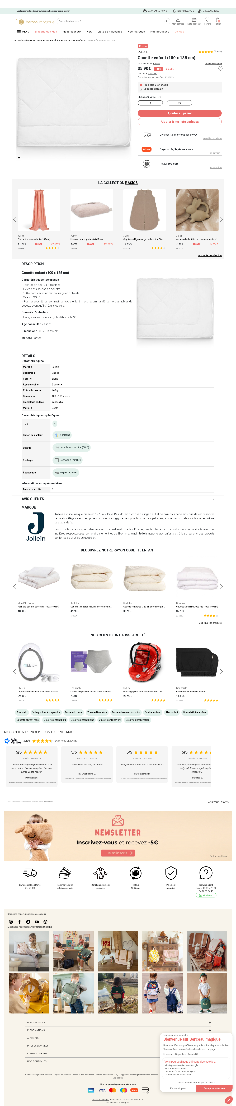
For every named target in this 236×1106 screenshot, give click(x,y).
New (89, 31)
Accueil (18, 40)
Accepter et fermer (214, 1088)
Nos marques (136, 31)
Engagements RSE (210, 11)
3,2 (179, 103)
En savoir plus (178, 1088)
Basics (156, 63)
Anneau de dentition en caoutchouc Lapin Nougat (201, 239)
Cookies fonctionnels (176, 1068)
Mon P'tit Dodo (26, 603)
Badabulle (181, 688)
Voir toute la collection (210, 255)
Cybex (126, 688)
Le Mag (179, 31)
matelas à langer (191, 518)
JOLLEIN (143, 51)
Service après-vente (104, 1075)
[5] (52, 248)
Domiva (180, 603)
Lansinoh (75, 688)
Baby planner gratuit (158, 11)
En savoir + (216, 153)
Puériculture (29, 40)
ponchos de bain (140, 518)
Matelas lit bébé (73, 712)
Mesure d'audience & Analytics (181, 1071)
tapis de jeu (66, 522)
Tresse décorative (97, 712)
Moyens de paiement (62, 1075)
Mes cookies (118, 1078)
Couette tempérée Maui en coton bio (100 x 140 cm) (96, 606)
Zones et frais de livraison (83, 1075)
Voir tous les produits (210, 622)
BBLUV (21, 688)
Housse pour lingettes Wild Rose (86, 239)
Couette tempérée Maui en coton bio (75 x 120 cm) (148, 606)
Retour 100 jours (45, 1075)
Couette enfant (76, 40)
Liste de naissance (110, 31)
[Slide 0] (19, 158)
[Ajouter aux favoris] (220, 68)
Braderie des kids (46, 31)
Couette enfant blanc (82, 719)
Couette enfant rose (28, 719)
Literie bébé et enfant (57, 40)
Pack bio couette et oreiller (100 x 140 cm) (38, 606)
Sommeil (41, 40)
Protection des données (148, 1075)
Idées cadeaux (72, 31)
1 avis (218, 51)
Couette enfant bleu (55, 719)
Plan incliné (172, 712)
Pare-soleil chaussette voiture (190, 691)
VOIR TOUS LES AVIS (218, 802)
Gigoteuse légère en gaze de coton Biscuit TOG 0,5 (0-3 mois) (154, 239)
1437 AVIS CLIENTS (66, 740)
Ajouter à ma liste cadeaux (180, 121)
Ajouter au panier (179, 113)
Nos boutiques (159, 31)
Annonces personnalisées (178, 1074)
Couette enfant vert (110, 719)
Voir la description (213, 63)
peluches (157, 518)
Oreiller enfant (153, 712)
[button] (229, 1100)
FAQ (116, 1075)
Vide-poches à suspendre (46, 712)
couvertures (106, 518)
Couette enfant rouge (137, 719)
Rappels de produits (128, 1075)
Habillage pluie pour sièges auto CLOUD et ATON (147, 691)
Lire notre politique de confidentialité (180, 1054)
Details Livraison (212, 138)
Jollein (21, 235)
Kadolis (74, 603)
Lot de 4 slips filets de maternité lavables (90, 691)
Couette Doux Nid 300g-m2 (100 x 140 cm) (197, 606)
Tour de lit (22, 712)
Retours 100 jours (185, 11)
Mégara (126, 1103)
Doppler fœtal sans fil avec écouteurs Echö (39, 691)
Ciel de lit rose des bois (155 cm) (34, 239)
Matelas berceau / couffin (126, 712)
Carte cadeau (31, 1075)
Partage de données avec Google (182, 1065)
